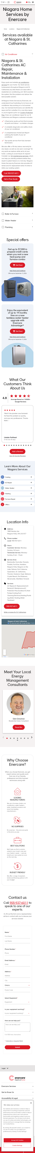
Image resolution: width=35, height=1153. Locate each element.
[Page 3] (9, 445)
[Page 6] (16, 445)
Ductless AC (22, 591)
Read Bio (18, 727)
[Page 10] (26, 445)
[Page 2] (6, 445)
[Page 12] (30, 445)
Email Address (10, 960)
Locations (11, 29)
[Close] (31, 1103)
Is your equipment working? (14, 1009)
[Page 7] (18, 445)
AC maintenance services (19, 156)
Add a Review (17, 451)
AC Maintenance (18, 588)
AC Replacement (20, 586)
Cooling (15, 593)
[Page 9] (23, 445)
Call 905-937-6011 (11, 173)
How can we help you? (12, 1021)
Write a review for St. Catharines (15, 612)
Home (5, 29)
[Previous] (3, 737)
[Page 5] (13, 445)
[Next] (31, 737)
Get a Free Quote (11, 179)
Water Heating (15, 598)
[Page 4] (11, 445)
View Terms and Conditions (17, 271)
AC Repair (10, 586)
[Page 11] (28, 445)
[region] (17, 423)
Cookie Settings (17, 1145)
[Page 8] (21, 445)
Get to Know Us (8, 1092)
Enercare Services (9, 1086)
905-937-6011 (16, 541)
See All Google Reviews (17, 456)
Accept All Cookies (17, 1140)
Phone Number (10, 949)
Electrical (17, 595)
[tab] (7, 738)
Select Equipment (11, 998)
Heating (23, 595)
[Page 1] (4, 445)
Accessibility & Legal (10, 1098)
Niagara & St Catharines (23, 29)
